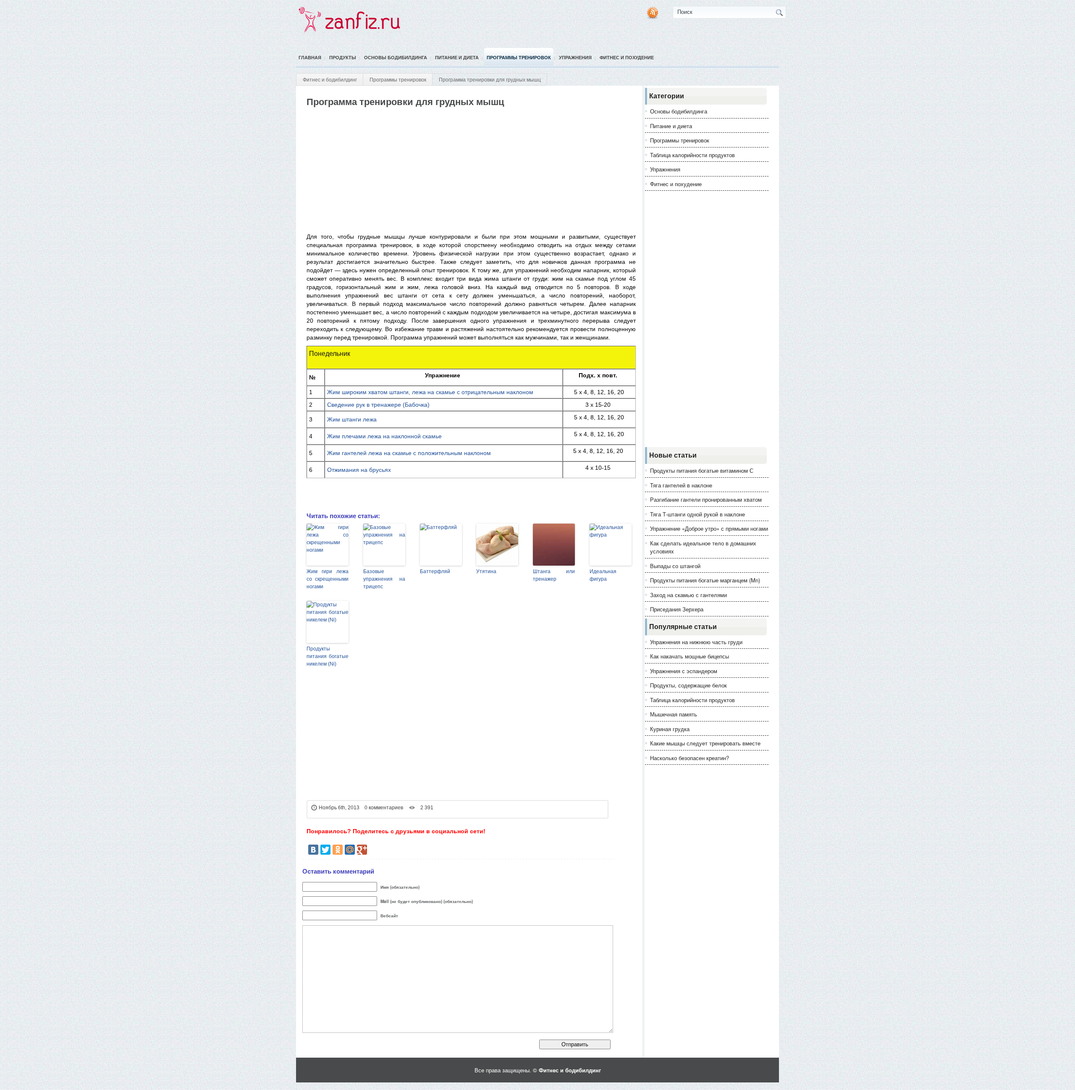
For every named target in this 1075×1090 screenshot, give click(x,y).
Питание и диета (457, 57)
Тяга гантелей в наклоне (681, 485)
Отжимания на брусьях (359, 469)
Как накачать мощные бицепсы (689, 656)
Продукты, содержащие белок (688, 685)
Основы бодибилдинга (395, 57)
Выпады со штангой (675, 566)
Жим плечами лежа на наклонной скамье (384, 436)
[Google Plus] (362, 850)
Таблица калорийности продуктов (692, 155)
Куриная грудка (670, 729)
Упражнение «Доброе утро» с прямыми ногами (709, 528)
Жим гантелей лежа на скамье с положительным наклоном (409, 453)
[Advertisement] (459, 170)
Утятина (486, 571)
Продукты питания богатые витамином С (701, 470)
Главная (310, 57)
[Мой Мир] (350, 850)
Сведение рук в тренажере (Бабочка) (378, 404)
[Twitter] (325, 850)
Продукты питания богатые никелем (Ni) (328, 656)
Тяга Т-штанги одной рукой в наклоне (697, 514)
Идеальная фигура (603, 575)
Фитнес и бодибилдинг (330, 79)
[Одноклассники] (338, 850)
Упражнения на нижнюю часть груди (696, 642)
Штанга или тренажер (554, 575)
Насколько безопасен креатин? (689, 758)
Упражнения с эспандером (683, 671)
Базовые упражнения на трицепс (384, 579)
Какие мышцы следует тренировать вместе (705, 743)
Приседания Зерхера (676, 609)
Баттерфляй (435, 571)
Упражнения (575, 57)
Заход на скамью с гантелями (688, 595)
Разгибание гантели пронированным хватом (706, 499)
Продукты (342, 57)
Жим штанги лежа (352, 419)
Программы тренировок (519, 57)
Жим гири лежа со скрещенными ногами (328, 579)
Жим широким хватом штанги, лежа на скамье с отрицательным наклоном (430, 392)
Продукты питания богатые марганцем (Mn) (705, 580)
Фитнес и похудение (627, 57)
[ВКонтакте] (313, 850)
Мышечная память (673, 714)
